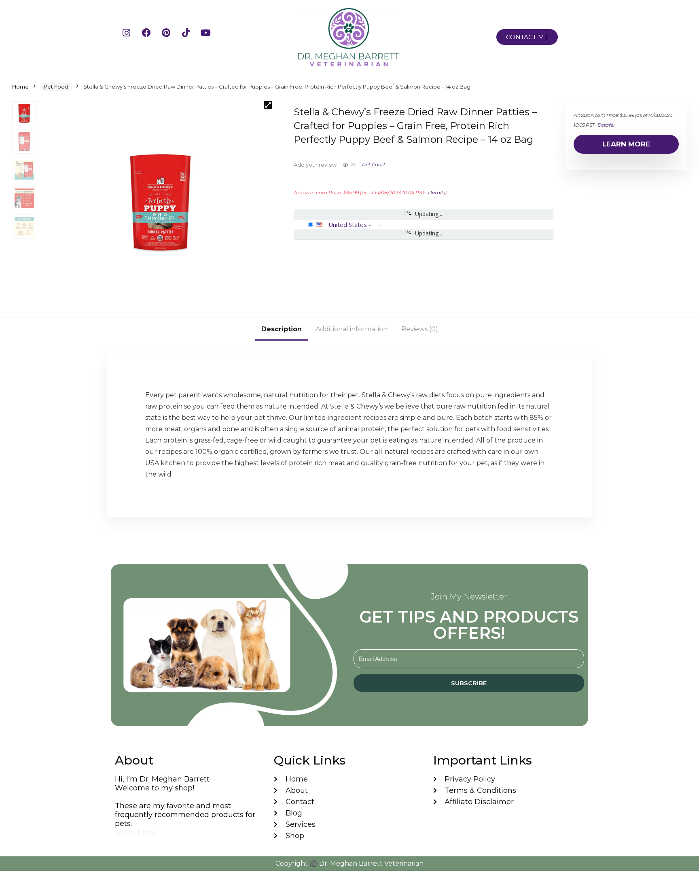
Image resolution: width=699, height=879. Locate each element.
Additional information (352, 329)
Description (281, 329)
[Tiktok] (190, 37)
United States (347, 224)
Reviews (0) (419, 329)
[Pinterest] (171, 37)
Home (20, 86)
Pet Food (56, 86)
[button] (268, 105)
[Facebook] (151, 37)
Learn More (626, 144)
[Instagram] (131, 37)
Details (436, 192)
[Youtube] (210, 37)
